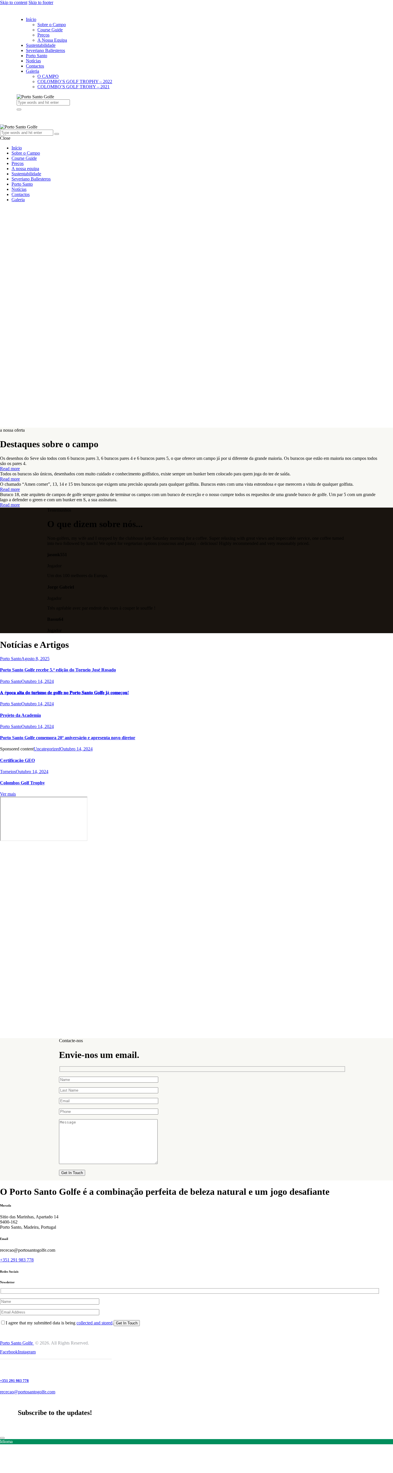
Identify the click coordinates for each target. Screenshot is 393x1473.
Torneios (8, 771)
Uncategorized (47, 748)
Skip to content (13, 2)
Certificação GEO (17, 760)
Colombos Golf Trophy (22, 782)
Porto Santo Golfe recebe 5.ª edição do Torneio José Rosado (58, 669)
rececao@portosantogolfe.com (27, 1391)
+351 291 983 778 (17, 1259)
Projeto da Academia (20, 715)
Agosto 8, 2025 (35, 658)
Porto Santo (10, 658)
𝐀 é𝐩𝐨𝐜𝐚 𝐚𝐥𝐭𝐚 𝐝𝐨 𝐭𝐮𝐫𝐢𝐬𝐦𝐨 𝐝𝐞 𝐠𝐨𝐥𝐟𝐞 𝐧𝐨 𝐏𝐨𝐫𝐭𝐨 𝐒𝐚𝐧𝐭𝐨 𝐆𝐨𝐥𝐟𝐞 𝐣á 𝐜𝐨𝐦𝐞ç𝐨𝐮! (64, 692)
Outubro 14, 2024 (37, 681)
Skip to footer (40, 2)
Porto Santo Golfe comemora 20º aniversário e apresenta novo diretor (67, 737)
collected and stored (94, 1322)
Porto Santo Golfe (17, 1343)
